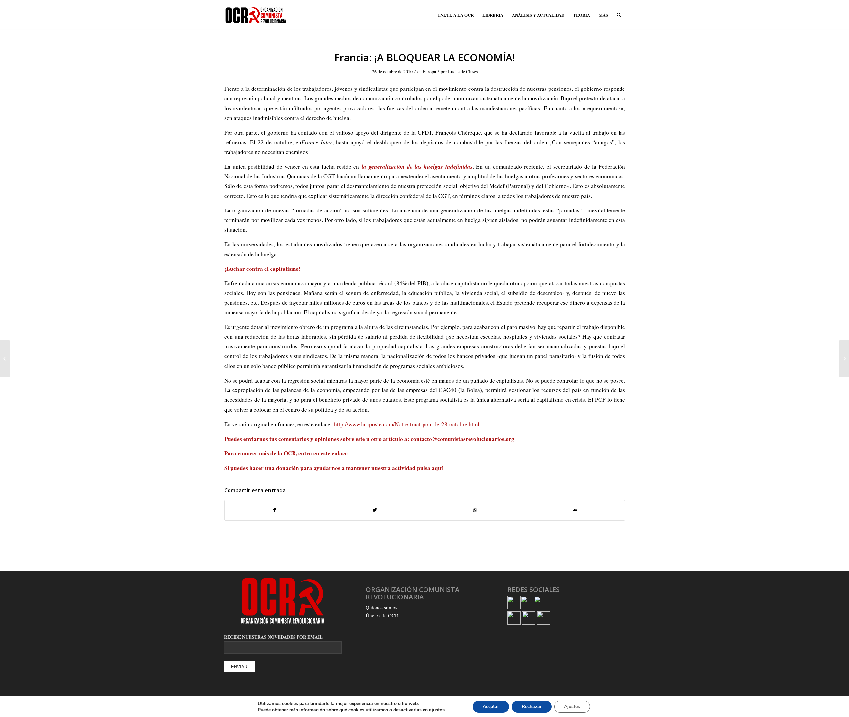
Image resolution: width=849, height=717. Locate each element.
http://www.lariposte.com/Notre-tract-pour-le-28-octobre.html (406, 424)
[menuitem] (455, 15)
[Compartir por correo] (575, 510)
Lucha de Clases (463, 71)
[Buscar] (618, 15)
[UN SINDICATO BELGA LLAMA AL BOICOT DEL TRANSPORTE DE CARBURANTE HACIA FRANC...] (5, 358)
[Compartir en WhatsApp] (475, 510)
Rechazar (532, 706)
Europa (429, 71)
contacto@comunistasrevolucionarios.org (462, 439)
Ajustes (572, 706)
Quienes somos (381, 607)
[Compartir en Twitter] (375, 510)
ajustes (437, 710)
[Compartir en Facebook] (275, 510)
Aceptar (491, 706)
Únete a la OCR (382, 615)
